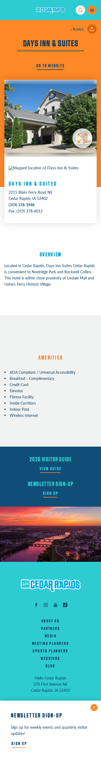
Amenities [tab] (50, 357)
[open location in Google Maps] (43, 167)
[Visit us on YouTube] (55, 605)
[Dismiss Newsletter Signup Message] (93, 707)
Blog (50, 666)
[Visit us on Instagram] (46, 605)
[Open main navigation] (92, 10)
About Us (50, 621)
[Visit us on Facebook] (36, 605)
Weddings (50, 658)
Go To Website (50, 66)
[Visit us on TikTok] (65, 605)
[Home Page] (51, 585)
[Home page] (50, 10)
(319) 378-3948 (21, 204)
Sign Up (50, 493)
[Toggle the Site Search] (80, 10)
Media (50, 636)
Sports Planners (50, 651)
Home (78, 29)
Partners (50, 628)
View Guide (51, 469)
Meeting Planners (50, 643)
